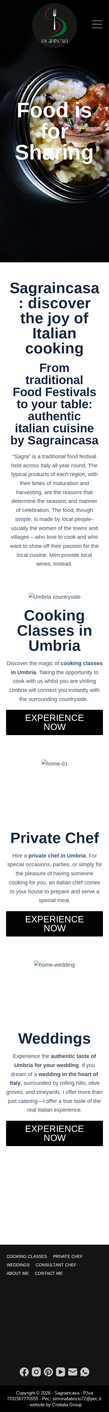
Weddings (18, 1264)
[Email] (72, 1371)
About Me (18, 1273)
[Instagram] (36, 1371)
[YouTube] (60, 1371)
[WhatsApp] (84, 1371)
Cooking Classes (27, 1256)
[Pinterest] (48, 1371)
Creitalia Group (67, 1404)
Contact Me (49, 1273)
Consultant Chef (56, 1264)
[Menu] (97, 24)
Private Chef (68, 1256)
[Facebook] (24, 1371)
